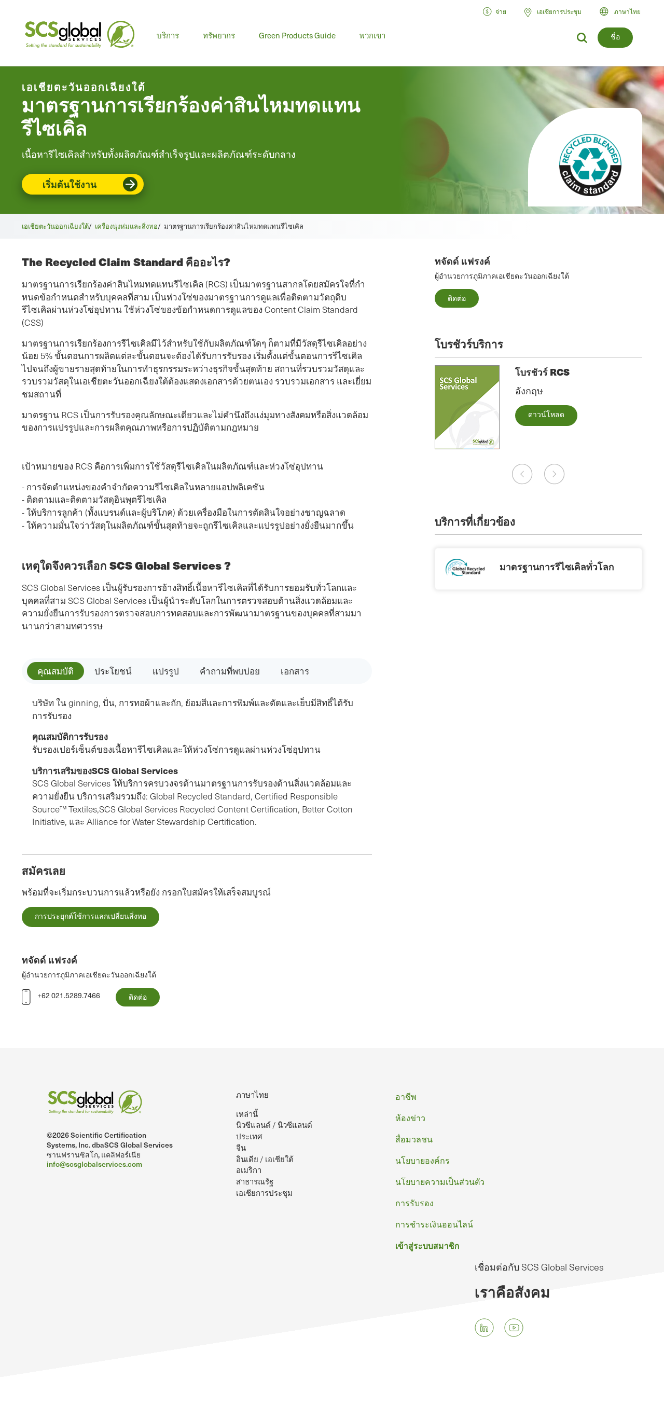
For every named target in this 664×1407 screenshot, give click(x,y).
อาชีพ (406, 1096)
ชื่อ (615, 36)
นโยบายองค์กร (422, 1160)
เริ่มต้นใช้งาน (69, 184)
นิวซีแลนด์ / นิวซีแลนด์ (274, 1125)
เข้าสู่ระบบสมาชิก (427, 1245)
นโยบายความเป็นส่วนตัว (440, 1181)
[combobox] (625, 11)
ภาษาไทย (627, 11)
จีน (241, 1147)
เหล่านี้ (247, 1114)
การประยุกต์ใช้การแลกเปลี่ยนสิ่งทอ (90, 916)
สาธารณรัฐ (254, 1181)
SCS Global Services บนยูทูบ (513, 1327)
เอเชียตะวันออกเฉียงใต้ (55, 226)
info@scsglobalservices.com (94, 1163)
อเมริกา (248, 1170)
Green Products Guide (297, 35)
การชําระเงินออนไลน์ (434, 1224)
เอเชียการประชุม (264, 1193)
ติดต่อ (457, 298)
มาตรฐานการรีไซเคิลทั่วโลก (557, 566)
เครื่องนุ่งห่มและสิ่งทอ (126, 226)
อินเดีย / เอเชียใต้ (265, 1159)
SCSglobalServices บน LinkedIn (484, 1327)
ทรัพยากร (219, 35)
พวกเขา (372, 35)
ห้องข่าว (410, 1117)
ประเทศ (249, 1136)
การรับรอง (414, 1202)
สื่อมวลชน (414, 1139)
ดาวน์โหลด (546, 414)
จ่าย (500, 11)
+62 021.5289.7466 (68, 995)
